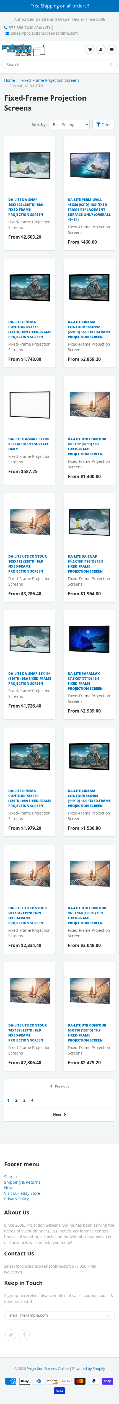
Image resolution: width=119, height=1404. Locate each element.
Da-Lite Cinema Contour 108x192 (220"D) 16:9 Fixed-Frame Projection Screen (89, 329)
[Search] (111, 64)
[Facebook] (24, 1334)
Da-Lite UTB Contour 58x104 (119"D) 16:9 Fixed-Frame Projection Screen (27, 915)
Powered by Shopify (88, 1368)
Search (10, 1176)
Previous (62, 1086)
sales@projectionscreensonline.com (44, 33)
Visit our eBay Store (22, 1193)
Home (9, 80)
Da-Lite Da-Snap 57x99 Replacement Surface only (28, 444)
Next (57, 1114)
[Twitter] (10, 1334)
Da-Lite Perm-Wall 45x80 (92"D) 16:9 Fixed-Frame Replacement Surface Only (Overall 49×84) (89, 209)
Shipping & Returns (22, 1182)
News (9, 1187)
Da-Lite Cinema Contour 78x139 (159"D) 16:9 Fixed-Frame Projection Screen (29, 798)
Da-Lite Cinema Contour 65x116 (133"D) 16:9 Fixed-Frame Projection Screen (29, 329)
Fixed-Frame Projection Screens (50, 80)
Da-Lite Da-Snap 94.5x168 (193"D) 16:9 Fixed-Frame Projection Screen (85, 564)
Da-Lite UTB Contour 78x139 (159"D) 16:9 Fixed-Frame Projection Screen (27, 1033)
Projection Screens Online (48, 1368)
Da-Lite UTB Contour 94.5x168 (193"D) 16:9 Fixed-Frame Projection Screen (87, 915)
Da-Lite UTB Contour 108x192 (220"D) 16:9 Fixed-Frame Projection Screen (27, 564)
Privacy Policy (16, 1198)
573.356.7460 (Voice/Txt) (31, 27)
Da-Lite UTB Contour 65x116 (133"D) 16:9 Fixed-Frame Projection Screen (87, 1033)
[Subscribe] (108, 1315)
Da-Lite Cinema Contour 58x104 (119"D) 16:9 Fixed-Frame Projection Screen (89, 798)
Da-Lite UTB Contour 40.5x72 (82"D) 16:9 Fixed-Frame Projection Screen (87, 446)
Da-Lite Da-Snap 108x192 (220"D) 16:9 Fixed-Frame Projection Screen (25, 207)
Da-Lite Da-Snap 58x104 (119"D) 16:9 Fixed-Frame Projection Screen (29, 678)
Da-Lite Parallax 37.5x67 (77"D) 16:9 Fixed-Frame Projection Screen (85, 681)
